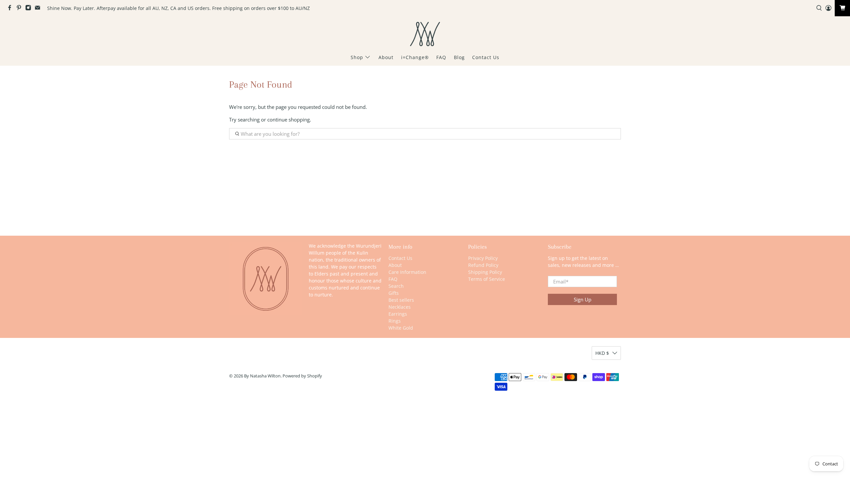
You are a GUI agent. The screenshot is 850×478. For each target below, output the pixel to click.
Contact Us (485, 57)
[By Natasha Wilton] (425, 34)
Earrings (397, 314)
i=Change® (415, 57)
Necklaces (399, 307)
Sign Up (582, 299)
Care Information (407, 272)
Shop (357, 57)
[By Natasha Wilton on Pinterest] (20, 9)
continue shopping (288, 119)
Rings (394, 321)
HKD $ (602, 353)
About (386, 57)
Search (396, 286)
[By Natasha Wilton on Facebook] (11, 9)
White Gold (400, 328)
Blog (459, 57)
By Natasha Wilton (262, 376)
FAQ (441, 57)
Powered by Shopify (302, 376)
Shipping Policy (485, 272)
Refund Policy (483, 265)
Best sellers (401, 300)
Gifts (393, 293)
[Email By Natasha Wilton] (39, 9)
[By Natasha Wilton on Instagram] (30, 9)
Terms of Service (486, 279)
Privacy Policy (483, 258)
